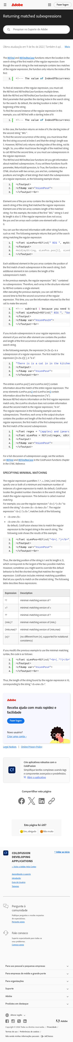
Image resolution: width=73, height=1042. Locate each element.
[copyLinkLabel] (51, 803)
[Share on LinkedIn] (41, 803)
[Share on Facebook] (21, 803)
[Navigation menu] (5, 4)
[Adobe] (17, 4)
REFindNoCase (27, 57)
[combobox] (36, 29)
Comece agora (18, 945)
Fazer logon (63, 4)
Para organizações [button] (14, 981)
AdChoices (48, 1036)
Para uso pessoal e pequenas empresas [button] (25, 966)
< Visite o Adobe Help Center (24, 866)
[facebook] (7, 1021)
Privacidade (52, 1027)
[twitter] (19, 1021)
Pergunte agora (18, 922)
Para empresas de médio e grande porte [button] (25, 973)
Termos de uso (11, 1031)
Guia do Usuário (18, 882)
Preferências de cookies (29, 1031)
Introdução (16, 878)
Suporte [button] (9, 988)
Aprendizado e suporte (21, 874)
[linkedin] (25, 1021)
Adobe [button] (8, 996)
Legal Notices (9, 746)
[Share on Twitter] (31, 803)
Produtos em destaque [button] (16, 1003)
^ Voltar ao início (62, 852)
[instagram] (13, 1021)
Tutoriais (15, 886)
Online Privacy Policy (31, 746)
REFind (11, 57)
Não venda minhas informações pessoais (22, 1036)
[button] (49, 4)
